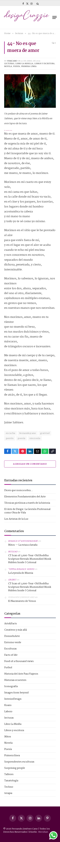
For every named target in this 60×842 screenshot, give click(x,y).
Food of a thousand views (19, 661)
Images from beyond (16, 693)
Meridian (43, 832)
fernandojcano (27, 433)
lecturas (9, 63)
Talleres (9, 774)
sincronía (35, 438)
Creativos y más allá (15, 630)
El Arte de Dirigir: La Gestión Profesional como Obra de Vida (27, 511)
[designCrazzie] (26, 17)
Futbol (8, 667)
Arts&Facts (10, 623)
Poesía (16, 66)
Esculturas (10, 649)
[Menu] (54, 17)
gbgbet (12, 579)
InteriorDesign (13, 699)
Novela (8, 66)
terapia (8, 793)
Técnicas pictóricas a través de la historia (27, 503)
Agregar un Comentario (30, 464)
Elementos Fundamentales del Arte (25, 497)
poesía (21, 438)
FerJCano (12, 61)
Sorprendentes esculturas (19, 762)
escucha (10, 433)
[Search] (37, 4)
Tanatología (11, 780)
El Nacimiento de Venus (22, 601)
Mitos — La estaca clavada (22, 545)
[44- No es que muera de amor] (30, 91)
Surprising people (14, 768)
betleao (12, 551)
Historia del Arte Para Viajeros (21, 674)
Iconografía (11, 686)
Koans (8, 705)
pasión (10, 438)
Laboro (8, 711)
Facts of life (11, 655)
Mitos (7, 737)
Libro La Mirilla (24, 63)
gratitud (45, 433)
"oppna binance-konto (21, 569)
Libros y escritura (44, 63)
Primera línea (28, 66)
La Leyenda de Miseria (20, 573)
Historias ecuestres (15, 680)
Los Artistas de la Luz (16, 519)
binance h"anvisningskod (23, 541)
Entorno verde (12, 642)
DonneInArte (12, 636)
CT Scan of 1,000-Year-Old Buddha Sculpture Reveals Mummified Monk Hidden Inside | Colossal (29, 559)
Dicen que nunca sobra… (18, 490)
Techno (8, 787)
